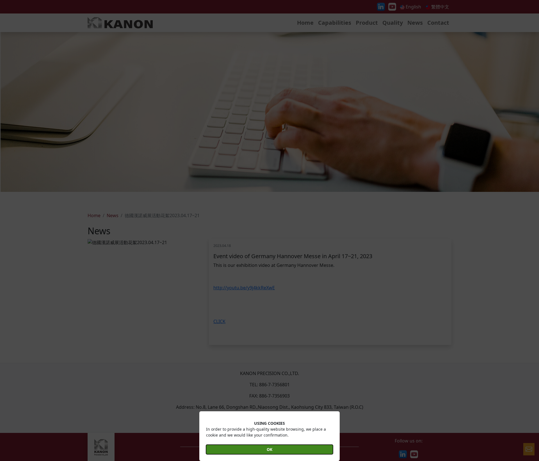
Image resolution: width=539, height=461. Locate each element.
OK (269, 449)
